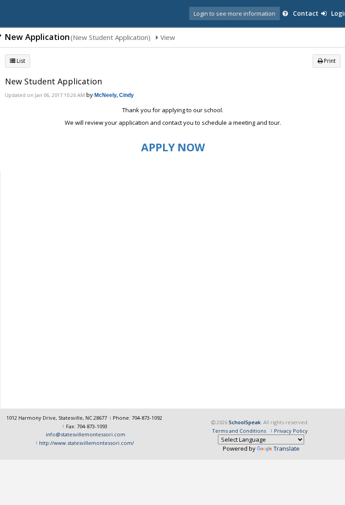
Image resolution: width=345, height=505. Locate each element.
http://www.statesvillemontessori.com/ (86, 442)
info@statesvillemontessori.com (85, 434)
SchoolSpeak (245, 422)
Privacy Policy (291, 430)
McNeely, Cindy (114, 95)
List (20, 61)
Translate (287, 448)
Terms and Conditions (239, 430)
